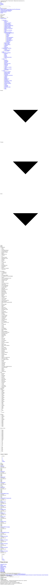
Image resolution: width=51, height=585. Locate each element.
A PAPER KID (4, 273)
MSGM (3, 267)
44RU (3, 398)
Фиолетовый (4, 386)
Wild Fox (3, 369)
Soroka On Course (4, 358)
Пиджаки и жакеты (7, 83)
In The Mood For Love (5, 322)
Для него (1, 18)
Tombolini (3, 363)
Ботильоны (6, 61)
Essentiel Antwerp (4, 312)
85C (2, 450)
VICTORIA (2, 569)
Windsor (3, 370)
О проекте (34, 574)
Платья (5, 84)
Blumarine (3, 294)
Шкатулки (6, 47)
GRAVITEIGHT (4, 319)
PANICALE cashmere (5, 268)
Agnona (3, 277)
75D (2, 445)
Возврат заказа (18, 574)
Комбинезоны (6, 78)
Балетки (5, 59)
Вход (1, 8)
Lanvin (3, 325)
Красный (3, 380)
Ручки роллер (8, 39)
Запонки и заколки (7, 27)
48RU (3, 402)
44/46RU (3, 397)
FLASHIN (3, 314)
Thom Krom (4, 269)
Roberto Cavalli (4, 348)
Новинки (2, 9)
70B (2, 440)
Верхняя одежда (7, 73)
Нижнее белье (6, 81)
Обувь (10, 9)
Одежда (8, 9)
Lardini (3, 263)
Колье (5, 54)
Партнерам (46, 574)
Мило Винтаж (2, 568)
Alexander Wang (4, 280)
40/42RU (3, 392)
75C (2, 444)
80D (2, 449)
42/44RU (3, 395)
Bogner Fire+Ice (4, 254)
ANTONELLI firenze (5, 250)
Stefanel (3, 360)
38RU (3, 391)
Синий (3, 384)
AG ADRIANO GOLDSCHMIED (7, 276)
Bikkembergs (4, 291)
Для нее (5, 18)
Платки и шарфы (7, 42)
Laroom (3, 264)
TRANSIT (3, 364)
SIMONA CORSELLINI (6, 357)
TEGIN (3, 361)
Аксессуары (5, 10)
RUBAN (3, 353)
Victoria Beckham (4, 367)
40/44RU (3, 393)
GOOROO (3, 318)
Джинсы (5, 76)
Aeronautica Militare (5, 275)
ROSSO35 (3, 351)
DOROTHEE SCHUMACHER (7, 302)
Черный (3, 387)
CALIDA (3, 255)
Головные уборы (7, 23)
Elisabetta (3, 305)
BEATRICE (3, 290)
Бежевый (3, 373)
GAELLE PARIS (4, 315)
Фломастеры (8, 40)
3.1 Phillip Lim (4, 272)
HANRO (3, 260)
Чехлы (5, 46)
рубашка (8, 526)
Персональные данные (40, 574)
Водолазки (6, 74)
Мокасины (6, 64)
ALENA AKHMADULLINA (6, 278)
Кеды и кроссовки (7, 63)
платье (8, 532)
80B (2, 447)
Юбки (5, 88)
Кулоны (5, 56)
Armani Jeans (4, 284)
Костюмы (6, 79)
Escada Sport (4, 311)
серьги (5, 521)
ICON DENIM (4, 321)
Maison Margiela (4, 329)
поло (4, 471)
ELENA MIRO (4, 304)
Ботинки (5, 62)
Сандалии (6, 65)
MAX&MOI (4, 266)
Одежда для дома (7, 82)
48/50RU (3, 401)
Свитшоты (6, 85)
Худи (5, 87)
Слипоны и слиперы (7, 67)
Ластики (7, 35)
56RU (3, 407)
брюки (4, 482)
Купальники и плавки (8, 80)
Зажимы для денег (7, 26)
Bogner (3, 253)
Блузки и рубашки (7, 71)
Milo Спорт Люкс (3, 566)
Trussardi (3, 365)
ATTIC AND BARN (5, 285)
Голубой (3, 376)
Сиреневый (4, 385)
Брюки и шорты (7, 72)
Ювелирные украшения (6, 52)
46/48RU (3, 399)
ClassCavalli (4, 299)
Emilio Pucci (4, 307)
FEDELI (3, 259)
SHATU (3, 356)
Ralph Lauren (4, 344)
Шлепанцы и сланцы (8, 68)
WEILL (3, 368)
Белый (3, 374)
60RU (3, 410)
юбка (8, 493)
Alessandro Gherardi (5, 279)
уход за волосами (7, 49)
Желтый (3, 377)
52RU (3, 404)
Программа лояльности (25, 574)
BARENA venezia (5, 252)
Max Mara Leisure (4, 265)
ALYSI (3, 249)
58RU (3, 408)
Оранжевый (4, 381)
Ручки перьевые (9, 38)
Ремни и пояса (6, 43)
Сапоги (5, 66)
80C (2, 448)
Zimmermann (4, 371)
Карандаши (8, 33)
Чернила (7, 41)
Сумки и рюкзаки (7, 44)
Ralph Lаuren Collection (5, 345)
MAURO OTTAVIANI (5, 332)
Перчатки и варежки (7, 31)
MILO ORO (2, 570)
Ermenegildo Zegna (5, 258)
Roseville (3, 350)
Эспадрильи (6, 69)
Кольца (5, 55)
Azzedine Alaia (4, 287)
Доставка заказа (8, 574)
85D (2, 451)
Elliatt (2, 306)
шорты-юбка (9, 498)
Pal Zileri (3, 341)
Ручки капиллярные (9, 37)
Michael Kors (4, 335)
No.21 (3, 337)
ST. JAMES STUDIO (5, 359)
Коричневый (4, 379)
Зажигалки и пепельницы (8, 25)
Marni (2, 330)
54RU (3, 406)
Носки (5, 29)
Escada (3, 310)
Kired (2, 261)
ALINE (3, 281)
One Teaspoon (4, 340)
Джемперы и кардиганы (8, 75)
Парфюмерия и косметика (6, 48)
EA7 (2, 256)
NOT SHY (3, 338)
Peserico (3, 343)
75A (2, 442)
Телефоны (6, 45)
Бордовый (3, 375)
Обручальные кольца (8, 57)
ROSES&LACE (4, 349)
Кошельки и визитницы (8, 28)
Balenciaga (3, 288)
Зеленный (3, 378)
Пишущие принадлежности (9, 32)
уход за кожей (6, 50)
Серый (3, 383)
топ (3, 465)
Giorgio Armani (4, 316)
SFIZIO (3, 355)
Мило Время (2, 571)
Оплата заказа (13, 574)
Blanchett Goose (4, 293)
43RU (3, 418)
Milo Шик (2, 567)
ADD (2, 248)
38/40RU (3, 390)
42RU (3, 396)
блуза (4, 487)
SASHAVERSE (4, 354)
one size (3, 412)
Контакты (31, 574)
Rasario (3, 346)
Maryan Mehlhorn (4, 331)
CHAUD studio (4, 298)
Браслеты (6, 53)
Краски (7, 34)
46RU (3, 400)
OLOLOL (3, 339)
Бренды (5, 9)
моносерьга (6, 536)
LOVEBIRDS (4, 328)
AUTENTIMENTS (5, 251)
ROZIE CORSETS (5, 352)
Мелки (7, 36)
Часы (15, 9)
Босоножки (6, 60)
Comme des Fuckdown (5, 300)
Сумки (13, 9)
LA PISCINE (4, 262)
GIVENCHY (4, 317)
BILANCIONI (4, 292)
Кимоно (5, 77)
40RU (3, 394)
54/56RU (3, 405)
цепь (4, 516)
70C (2, 441)
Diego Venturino (4, 301)
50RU (3, 403)
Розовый (3, 382)
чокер (5, 501)
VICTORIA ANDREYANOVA (7, 366)
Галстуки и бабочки (7, 22)
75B (2, 443)
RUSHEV (2, 501)
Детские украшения (7, 24)
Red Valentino (4, 347)
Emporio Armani (4, 257)
